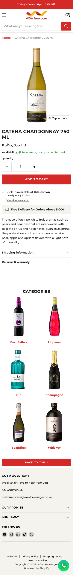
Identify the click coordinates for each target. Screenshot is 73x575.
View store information (18, 200)
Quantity (7, 158)
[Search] (66, 26)
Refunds (12, 556)
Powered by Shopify (36, 568)
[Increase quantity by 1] (34, 167)
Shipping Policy (52, 556)
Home (6, 37)
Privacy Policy (30, 556)
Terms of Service (36, 560)
